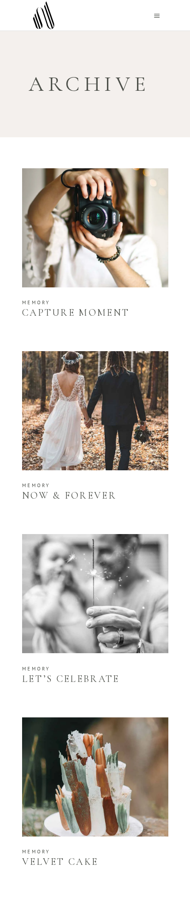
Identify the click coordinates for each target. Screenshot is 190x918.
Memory (36, 302)
